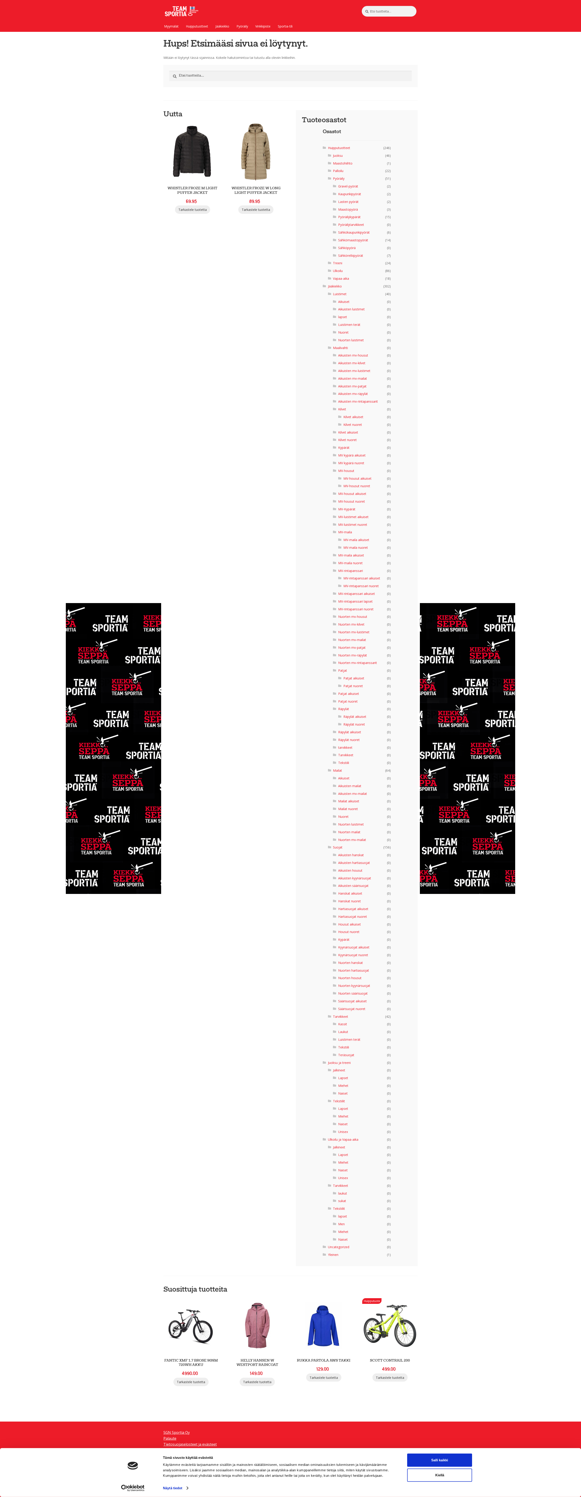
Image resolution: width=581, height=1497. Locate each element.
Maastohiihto (342, 163)
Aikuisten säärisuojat (353, 885)
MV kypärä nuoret (351, 463)
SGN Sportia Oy (176, 1432)
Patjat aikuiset (353, 678)
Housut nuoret (348, 932)
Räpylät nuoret (354, 724)
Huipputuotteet (197, 26)
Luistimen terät (349, 324)
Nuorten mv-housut (352, 616)
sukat (342, 1201)
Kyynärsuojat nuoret (353, 955)
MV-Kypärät (346, 509)
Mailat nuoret (348, 809)
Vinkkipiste (263, 26)
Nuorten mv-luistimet (353, 632)
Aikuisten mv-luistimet (354, 371)
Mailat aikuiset (348, 801)
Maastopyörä (348, 209)
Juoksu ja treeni (339, 1062)
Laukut (343, 1032)
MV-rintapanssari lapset (355, 601)
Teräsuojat (346, 1055)
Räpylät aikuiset (354, 716)
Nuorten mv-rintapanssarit (357, 663)
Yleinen (333, 1254)
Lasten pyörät (348, 202)
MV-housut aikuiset (357, 478)
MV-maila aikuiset (356, 540)
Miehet (343, 1085)
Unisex (343, 1132)
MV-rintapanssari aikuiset (361, 578)
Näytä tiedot (172, 1488)
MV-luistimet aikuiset (353, 517)
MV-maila (345, 532)
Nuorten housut (350, 978)
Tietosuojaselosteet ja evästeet (190, 1444)
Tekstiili (343, 763)
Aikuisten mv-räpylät (353, 394)
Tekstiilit (339, 1101)
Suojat (337, 847)
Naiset (343, 1093)
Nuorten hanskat (350, 963)
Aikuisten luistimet (351, 309)
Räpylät (343, 709)
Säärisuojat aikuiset (352, 1001)
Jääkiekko (222, 26)
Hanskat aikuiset (350, 893)
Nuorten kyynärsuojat (354, 985)
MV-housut (346, 471)
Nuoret (343, 332)
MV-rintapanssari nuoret (361, 586)
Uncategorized (338, 1247)
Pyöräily (242, 26)
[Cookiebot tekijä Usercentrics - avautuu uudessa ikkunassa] (133, 1488)
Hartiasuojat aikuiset (353, 909)
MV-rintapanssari (350, 571)
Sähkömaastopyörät (353, 240)
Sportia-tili (285, 26)
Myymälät (171, 26)
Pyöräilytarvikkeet (351, 224)
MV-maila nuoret (355, 547)
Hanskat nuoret (349, 901)
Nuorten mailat (349, 832)
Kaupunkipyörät (349, 194)
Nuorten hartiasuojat (353, 970)
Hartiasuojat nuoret (352, 916)
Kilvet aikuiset (353, 417)
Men (341, 1224)
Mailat (337, 770)
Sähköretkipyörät (350, 255)
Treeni (337, 263)
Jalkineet (339, 1070)
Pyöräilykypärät (349, 217)
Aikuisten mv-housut (353, 355)
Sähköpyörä (347, 248)
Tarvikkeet (345, 755)
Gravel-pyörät (348, 186)
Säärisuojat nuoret (351, 1009)
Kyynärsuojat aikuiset (353, 947)
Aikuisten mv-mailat (352, 378)
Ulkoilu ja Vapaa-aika (343, 1139)
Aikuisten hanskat (351, 855)
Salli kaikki (439, 1460)
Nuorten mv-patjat (352, 647)
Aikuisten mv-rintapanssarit (358, 401)
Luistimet (340, 294)
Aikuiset (344, 301)
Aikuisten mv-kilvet (351, 363)
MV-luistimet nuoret (352, 524)
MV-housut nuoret (356, 486)
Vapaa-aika (341, 278)
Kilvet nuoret (352, 424)
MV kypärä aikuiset (352, 455)
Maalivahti (340, 348)
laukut (342, 1193)
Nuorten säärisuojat (353, 993)
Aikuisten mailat (349, 786)
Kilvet (342, 409)
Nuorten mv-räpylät (352, 655)
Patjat (342, 670)
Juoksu (338, 155)
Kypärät (344, 447)
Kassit (342, 1024)
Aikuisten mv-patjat (352, 386)
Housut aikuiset (349, 924)
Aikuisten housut (350, 870)
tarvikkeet (345, 747)
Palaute (169, 1438)
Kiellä (439, 1475)
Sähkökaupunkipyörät (354, 232)
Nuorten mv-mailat (352, 640)
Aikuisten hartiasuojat (354, 863)
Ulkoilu (338, 271)
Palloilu (338, 171)
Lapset (343, 1078)
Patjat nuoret (353, 686)
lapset (342, 317)
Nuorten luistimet (351, 340)
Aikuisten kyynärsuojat (354, 878)
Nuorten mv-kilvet (351, 624)
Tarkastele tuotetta (192, 209)
